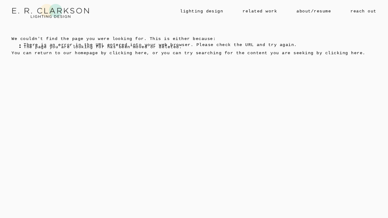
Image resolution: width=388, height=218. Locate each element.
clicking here (128, 53)
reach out (363, 11)
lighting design (201, 11)
